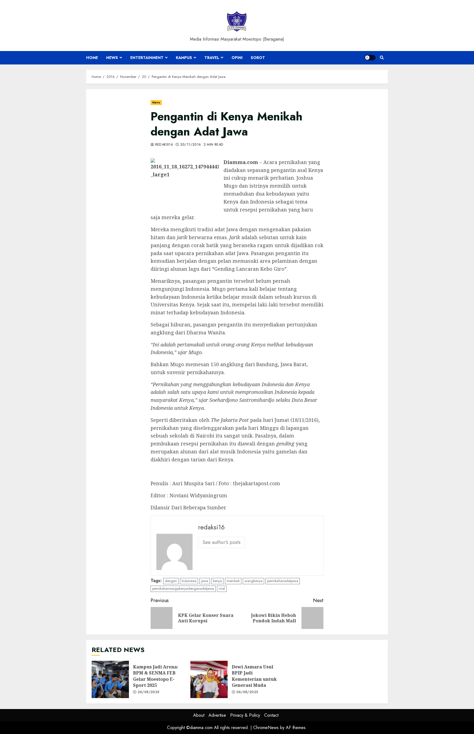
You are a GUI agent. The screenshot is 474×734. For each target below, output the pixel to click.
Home (92, 57)
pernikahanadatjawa (282, 580)
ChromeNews (266, 727)
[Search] (381, 57)
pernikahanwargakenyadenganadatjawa (183, 588)
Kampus (184, 57)
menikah (233, 580)
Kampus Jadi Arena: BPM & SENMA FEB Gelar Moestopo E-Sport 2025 (110, 679)
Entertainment (146, 57)
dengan (171, 580)
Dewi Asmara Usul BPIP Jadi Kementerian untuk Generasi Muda (209, 679)
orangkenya (253, 580)
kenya (217, 580)
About (198, 715)
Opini (237, 57)
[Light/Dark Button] (370, 57)
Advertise (217, 715)
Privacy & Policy (245, 715)
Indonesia (189, 580)
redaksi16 (163, 145)
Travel (211, 57)
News (112, 57)
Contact (271, 715)
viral (222, 588)
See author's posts (221, 542)
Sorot (258, 57)
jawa (204, 580)
